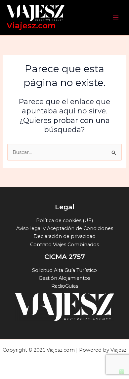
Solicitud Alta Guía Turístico (64, 270)
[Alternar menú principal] (115, 17)
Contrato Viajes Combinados (64, 245)
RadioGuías (64, 286)
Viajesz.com (31, 25)
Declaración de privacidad (64, 236)
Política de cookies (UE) (64, 220)
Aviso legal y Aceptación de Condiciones (64, 228)
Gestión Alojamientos (64, 278)
